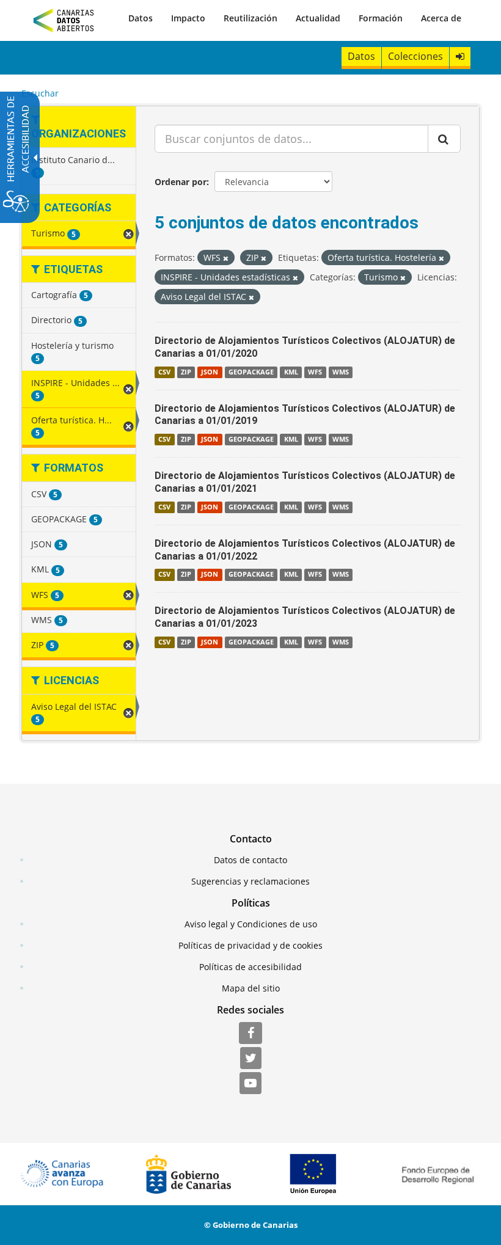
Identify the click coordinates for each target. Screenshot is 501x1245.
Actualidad (318, 18)
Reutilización (250, 18)
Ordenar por (181, 182)
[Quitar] (226, 258)
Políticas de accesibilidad (250, 967)
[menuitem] (140, 18)
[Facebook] (250, 1033)
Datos (140, 18)
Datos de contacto (250, 860)
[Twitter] (250, 1058)
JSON (209, 372)
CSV (164, 372)
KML (291, 372)
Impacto (188, 18)
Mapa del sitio (251, 988)
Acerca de (441, 18)
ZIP (186, 372)
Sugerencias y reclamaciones (250, 881)
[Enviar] (444, 139)
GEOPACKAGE (251, 372)
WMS (340, 372)
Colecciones (415, 56)
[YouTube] (250, 1083)
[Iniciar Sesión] (460, 56)
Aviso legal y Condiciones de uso (251, 924)
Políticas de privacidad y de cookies (250, 945)
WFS (315, 372)
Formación (381, 18)
